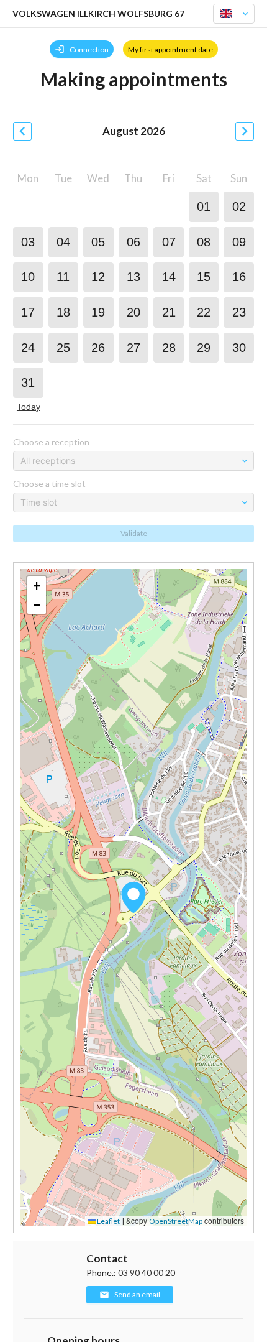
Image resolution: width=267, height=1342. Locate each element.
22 (203, 312)
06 (133, 242)
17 (28, 312)
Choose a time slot (49, 483)
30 (239, 347)
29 (203, 347)
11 (63, 277)
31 (28, 382)
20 (133, 312)
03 (28, 242)
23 (239, 312)
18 (63, 312)
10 (28, 277)
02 (239, 206)
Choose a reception (51, 442)
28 (169, 347)
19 (98, 312)
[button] (133, 897)
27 (133, 347)
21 (169, 312)
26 (98, 347)
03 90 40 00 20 (146, 1272)
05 (98, 242)
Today (28, 407)
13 (133, 277)
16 (239, 277)
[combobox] (228, 13)
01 (203, 206)
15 (203, 277)
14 (169, 277)
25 (63, 347)
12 (98, 277)
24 (28, 347)
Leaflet (108, 1221)
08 (203, 242)
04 (63, 242)
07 (169, 242)
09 (239, 242)
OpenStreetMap (175, 1221)
